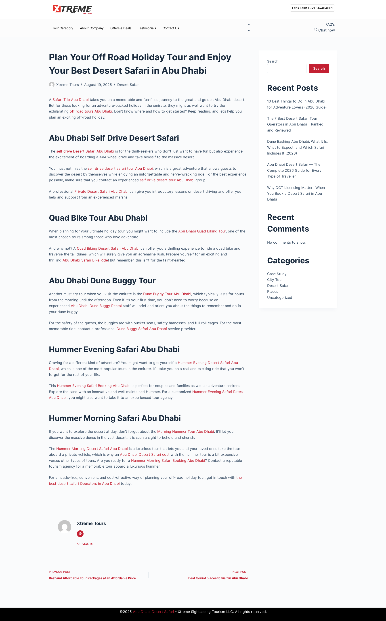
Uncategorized (279, 297)
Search (272, 61)
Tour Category (62, 28)
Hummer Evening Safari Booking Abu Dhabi (93, 385)
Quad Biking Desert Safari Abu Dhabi (108, 248)
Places (272, 291)
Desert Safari (128, 84)
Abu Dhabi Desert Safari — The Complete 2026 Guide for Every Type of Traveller (294, 170)
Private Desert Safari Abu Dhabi (101, 191)
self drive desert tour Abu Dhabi (167, 180)
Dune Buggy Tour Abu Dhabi (167, 294)
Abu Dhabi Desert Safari (153, 611)
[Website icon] (80, 533)
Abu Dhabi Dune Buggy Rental (96, 305)
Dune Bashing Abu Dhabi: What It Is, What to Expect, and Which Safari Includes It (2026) (297, 147)
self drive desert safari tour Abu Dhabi (120, 168)
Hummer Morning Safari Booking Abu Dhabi (168, 460)
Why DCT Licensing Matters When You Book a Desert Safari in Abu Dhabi (296, 193)
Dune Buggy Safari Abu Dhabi (142, 328)
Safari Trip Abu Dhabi (70, 99)
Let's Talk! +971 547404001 (312, 8)
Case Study (277, 274)
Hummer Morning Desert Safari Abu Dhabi (92, 448)
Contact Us (171, 28)
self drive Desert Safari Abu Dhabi (85, 151)
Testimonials (147, 28)
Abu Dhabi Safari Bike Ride (85, 260)
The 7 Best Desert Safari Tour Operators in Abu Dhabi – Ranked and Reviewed (295, 124)
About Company (92, 28)
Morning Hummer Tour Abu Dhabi (185, 431)
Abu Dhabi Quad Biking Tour (202, 231)
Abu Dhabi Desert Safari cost (145, 454)
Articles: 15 (85, 543)
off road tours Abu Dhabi (91, 111)
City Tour (275, 279)
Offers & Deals (120, 28)
